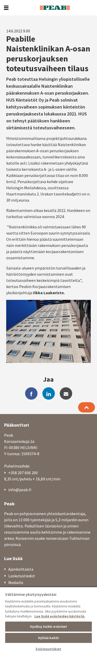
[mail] (66, 393)
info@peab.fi (19, 489)
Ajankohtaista (20, 569)
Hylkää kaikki (48, 638)
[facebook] (31, 393)
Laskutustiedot (21, 575)
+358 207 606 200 (23, 472)
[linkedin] (48, 393)
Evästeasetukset (49, 649)
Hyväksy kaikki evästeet (48, 626)
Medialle (15, 582)
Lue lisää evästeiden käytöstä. (59, 616)
